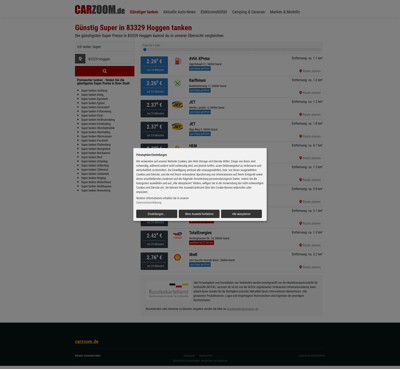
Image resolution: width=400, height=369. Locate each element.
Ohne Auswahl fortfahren (199, 214)
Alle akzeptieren (241, 214)
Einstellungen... (157, 214)
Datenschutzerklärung (148, 202)
